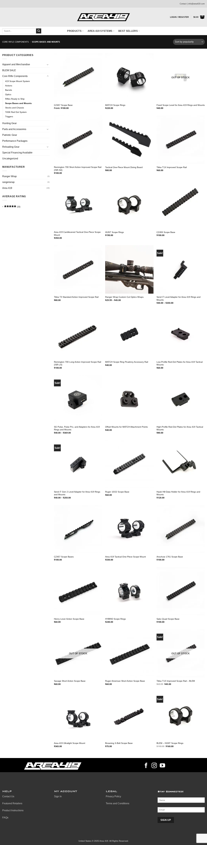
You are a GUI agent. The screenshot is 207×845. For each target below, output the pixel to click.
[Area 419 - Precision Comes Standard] (103, 17)
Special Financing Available (17, 152)
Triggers (9, 116)
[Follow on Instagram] (154, 766)
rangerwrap (8, 182)
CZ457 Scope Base (63, 105)
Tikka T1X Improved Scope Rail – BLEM (176, 681)
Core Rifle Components (15, 42)
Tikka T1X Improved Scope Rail (172, 167)
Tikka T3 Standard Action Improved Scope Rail (76, 297)
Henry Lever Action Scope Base (69, 619)
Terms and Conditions (117, 803)
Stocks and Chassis (14, 107)
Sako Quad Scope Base (168, 619)
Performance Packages (14, 141)
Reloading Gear (10, 147)
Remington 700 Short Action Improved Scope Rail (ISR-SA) (77, 168)
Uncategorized (10, 158)
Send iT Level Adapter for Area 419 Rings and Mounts (178, 298)
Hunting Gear (9, 123)
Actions (8, 85)
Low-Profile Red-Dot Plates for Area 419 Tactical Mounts (180, 363)
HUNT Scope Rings (114, 232)
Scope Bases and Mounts (18, 103)
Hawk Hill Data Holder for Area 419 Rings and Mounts (178, 493)
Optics (8, 94)
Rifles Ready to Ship (15, 99)
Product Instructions (12, 810)
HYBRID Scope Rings (115, 619)
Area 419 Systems (100, 31)
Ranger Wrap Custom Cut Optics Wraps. (124, 297)
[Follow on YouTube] (162, 766)
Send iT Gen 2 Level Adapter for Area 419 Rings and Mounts (77, 493)
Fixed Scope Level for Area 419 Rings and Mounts (181, 105)
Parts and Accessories (14, 129)
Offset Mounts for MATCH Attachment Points (126, 427)
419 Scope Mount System (17, 81)
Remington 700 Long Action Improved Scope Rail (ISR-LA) (77, 363)
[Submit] (38, 31)
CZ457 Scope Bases (64, 556)
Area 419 (7, 188)
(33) (12, 207)
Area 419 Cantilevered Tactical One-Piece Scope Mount (77, 233)
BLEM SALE (9, 70)
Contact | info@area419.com (192, 4)
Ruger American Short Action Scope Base (125, 681)
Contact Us (8, 796)
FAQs (5, 817)
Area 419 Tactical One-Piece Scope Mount (125, 556)
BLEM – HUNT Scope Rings (170, 743)
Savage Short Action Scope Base (69, 681)
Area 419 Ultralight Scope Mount (69, 743)
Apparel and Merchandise (16, 64)
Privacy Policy (113, 796)
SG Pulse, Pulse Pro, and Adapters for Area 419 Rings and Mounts (77, 428)
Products (74, 31)
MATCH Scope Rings (115, 105)
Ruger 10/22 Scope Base (117, 492)
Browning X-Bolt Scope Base (119, 743)
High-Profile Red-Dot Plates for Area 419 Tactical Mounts (180, 428)
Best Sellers (128, 31)
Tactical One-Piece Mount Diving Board (124, 167)
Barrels (8, 90)
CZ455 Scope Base (166, 232)
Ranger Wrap (9, 176)
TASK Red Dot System (16, 112)
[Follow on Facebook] (146, 766)
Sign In (58, 796)
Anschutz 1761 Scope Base (170, 556)
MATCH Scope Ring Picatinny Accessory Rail (126, 362)
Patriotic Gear (9, 135)
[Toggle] (48, 64)
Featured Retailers (12, 803)
